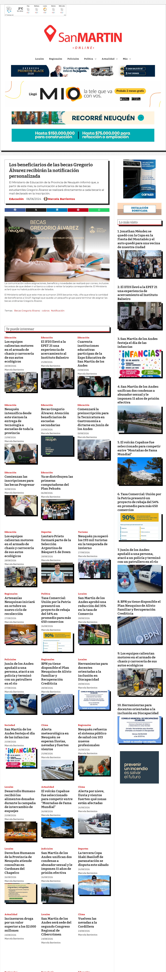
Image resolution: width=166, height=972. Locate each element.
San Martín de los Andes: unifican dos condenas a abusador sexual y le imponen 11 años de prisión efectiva (56, 863)
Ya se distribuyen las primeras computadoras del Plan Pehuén (57, 482)
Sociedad (10, 725)
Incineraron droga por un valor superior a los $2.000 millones (20, 924)
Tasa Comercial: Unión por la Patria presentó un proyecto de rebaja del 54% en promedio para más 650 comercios (56, 610)
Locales (39, 59)
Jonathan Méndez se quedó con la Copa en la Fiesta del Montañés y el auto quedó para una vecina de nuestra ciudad (138, 239)
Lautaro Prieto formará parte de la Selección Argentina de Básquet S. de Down (56, 544)
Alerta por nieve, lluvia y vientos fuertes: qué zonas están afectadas (92, 797)
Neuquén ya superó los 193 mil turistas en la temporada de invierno (93, 542)
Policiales (73, 59)
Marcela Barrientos (61, 199)
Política (88, 59)
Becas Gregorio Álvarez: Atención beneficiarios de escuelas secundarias (55, 417)
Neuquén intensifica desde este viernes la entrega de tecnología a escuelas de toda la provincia (19, 421)
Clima (44, 725)
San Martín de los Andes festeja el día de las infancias (20, 733)
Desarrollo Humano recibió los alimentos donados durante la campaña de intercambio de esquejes (20, 801)
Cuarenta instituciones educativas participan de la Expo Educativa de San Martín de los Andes (92, 353)
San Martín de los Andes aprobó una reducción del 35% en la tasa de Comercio (92, 606)
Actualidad (108, 59)
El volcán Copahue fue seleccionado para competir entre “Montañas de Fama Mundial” (57, 799)
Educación (16, 199)
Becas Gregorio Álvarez (27, 310)
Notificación (57, 310)
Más (125, 59)
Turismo (83, 532)
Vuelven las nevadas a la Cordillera (87, 922)
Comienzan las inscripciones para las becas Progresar (19, 480)
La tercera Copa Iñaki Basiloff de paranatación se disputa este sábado (93, 859)
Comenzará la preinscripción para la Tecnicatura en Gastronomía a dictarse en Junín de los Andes (93, 419)
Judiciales (47, 848)
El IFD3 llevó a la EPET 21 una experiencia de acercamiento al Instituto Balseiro (55, 349)
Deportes (46, 532)
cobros (46, 310)
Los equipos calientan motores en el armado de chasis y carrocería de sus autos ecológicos (19, 351)
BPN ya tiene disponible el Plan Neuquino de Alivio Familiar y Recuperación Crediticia (56, 673)
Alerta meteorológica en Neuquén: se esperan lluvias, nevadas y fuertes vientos (55, 739)
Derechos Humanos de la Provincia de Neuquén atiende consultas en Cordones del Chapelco (20, 863)
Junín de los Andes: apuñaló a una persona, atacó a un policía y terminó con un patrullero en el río (19, 673)
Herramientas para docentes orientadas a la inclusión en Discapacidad (93, 671)
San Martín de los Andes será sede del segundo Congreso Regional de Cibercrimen (56, 926)
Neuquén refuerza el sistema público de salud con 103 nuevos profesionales (92, 737)
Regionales (55, 59)
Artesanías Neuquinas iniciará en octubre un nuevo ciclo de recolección (20, 606)
